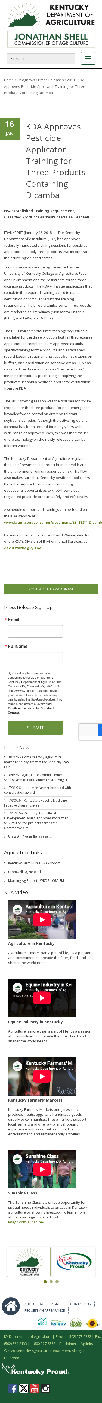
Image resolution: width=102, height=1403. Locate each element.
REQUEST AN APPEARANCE (44, 1310)
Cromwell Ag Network (25, 872)
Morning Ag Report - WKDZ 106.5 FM (36, 880)
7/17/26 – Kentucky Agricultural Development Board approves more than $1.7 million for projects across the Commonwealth (36, 820)
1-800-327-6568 (43, 1343)
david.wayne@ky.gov (22, 547)
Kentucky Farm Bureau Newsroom (34, 863)
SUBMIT (35, 728)
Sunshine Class (22, 1193)
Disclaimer (67, 1343)
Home (9, 79)
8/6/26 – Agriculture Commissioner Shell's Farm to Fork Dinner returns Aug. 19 (36, 777)
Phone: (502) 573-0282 (73, 1336)
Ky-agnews (26, 79)
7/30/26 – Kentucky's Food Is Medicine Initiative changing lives (35, 803)
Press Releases (51, 79)
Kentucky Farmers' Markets (35, 1100)
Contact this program (51, 589)
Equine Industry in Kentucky (35, 1021)
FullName (17, 646)
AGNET (56, 1304)
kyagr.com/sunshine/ (26, 1222)
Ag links (87, 1343)
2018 (71, 79)
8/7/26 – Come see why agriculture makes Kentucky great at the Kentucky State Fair (37, 762)
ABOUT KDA (33, 1304)
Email (13, 619)
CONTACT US (80, 1304)
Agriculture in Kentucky (31, 943)
